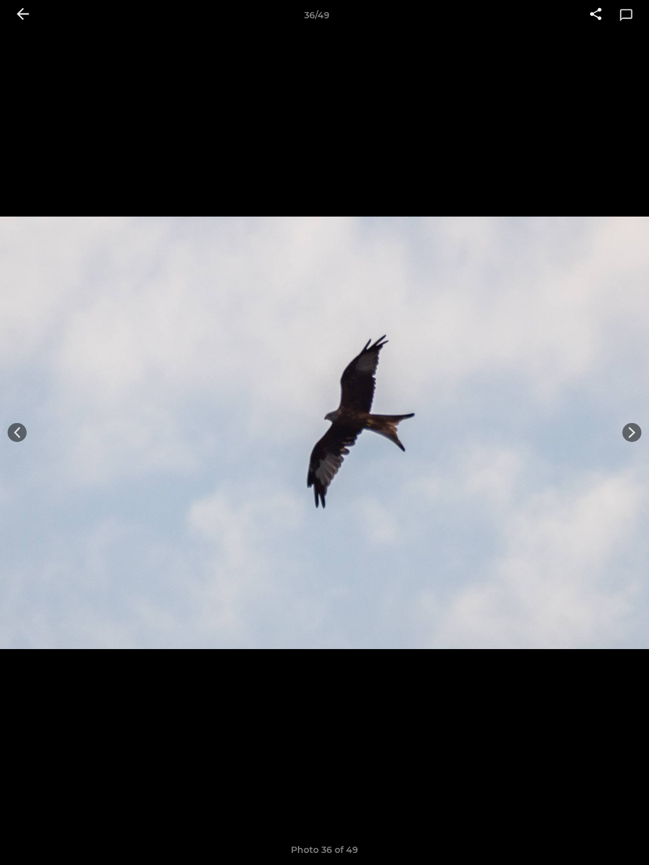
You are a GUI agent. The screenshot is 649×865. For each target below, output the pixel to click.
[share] (595, 15)
